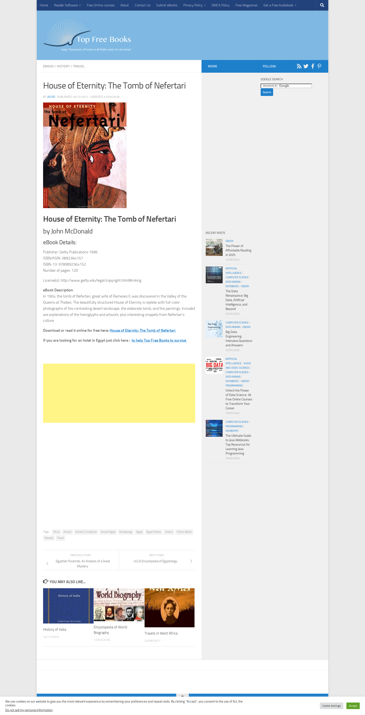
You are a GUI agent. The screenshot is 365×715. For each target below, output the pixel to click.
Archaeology (125, 531)
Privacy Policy (193, 5)
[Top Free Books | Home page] (87, 35)
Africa (56, 531)
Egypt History (153, 531)
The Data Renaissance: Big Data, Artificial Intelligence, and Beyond (237, 300)
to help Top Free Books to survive (159, 340)
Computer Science (237, 277)
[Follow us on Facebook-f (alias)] (312, 66)
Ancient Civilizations (86, 531)
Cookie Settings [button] (331, 705)
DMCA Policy (221, 5)
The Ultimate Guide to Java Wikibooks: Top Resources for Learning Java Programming (238, 444)
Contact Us (142, 5)
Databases (232, 286)
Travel (79, 66)
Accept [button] (353, 705)
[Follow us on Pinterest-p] (319, 66)
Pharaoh (49, 537)
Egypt (139, 531)
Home (44, 5)
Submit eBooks (166, 5)
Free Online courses (100, 5)
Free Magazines (246, 5)
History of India (54, 629)
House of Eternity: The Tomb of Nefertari (143, 330)
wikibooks (232, 430)
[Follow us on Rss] (299, 66)
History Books (184, 531)
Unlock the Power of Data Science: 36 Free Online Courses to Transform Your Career (239, 399)
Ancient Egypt (108, 531)
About (124, 5)
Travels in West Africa (161, 633)
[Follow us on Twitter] (305, 66)
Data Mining (233, 281)
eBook (48, 66)
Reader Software (66, 5)
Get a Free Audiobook (278, 5)
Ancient (67, 531)
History (63, 66)
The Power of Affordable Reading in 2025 (238, 250)
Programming (234, 385)
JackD (51, 97)
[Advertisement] (119, 393)
